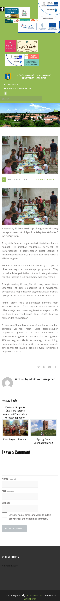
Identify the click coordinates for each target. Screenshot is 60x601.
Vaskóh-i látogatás (15, 407)
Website (6, 502)
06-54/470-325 (12, 84)
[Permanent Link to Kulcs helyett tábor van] (15, 435)
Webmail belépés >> (10, 566)
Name (9, 478)
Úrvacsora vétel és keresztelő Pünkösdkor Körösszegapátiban (15, 414)
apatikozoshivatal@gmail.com (19, 88)
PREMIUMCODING (34, 595)
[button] (2, 9)
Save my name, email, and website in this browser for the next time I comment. (30, 516)
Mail (8, 490)
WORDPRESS (30, 599)
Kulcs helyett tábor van (15, 439)
